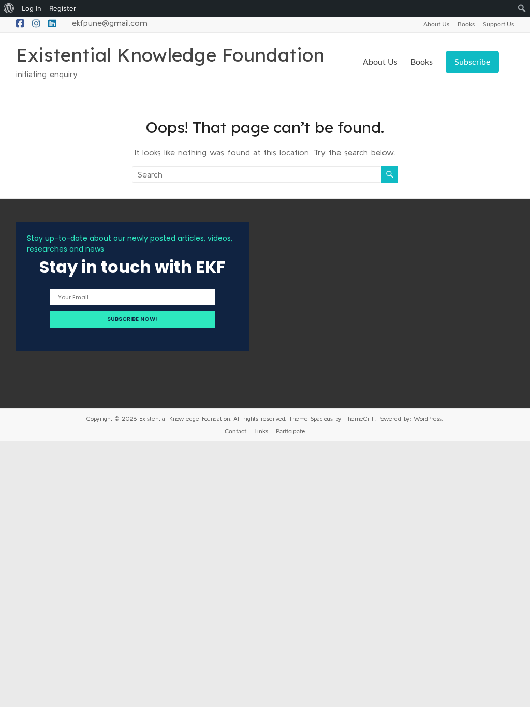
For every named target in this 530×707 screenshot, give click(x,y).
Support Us (498, 24)
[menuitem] (9, 8)
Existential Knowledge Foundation (170, 54)
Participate (290, 431)
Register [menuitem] (62, 8)
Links (261, 431)
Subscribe (472, 62)
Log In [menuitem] (31, 8)
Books (466, 24)
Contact (235, 431)
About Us (436, 24)
